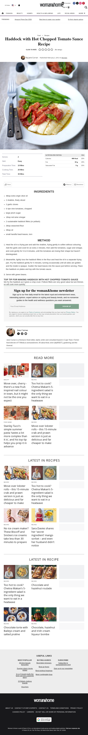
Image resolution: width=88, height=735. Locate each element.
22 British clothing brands (25, 682)
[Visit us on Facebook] (74, 3)
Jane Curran (33, 57)
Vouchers (24, 687)
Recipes (46, 35)
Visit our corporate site (73, 728)
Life (59, 13)
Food (39, 35)
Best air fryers (44, 667)
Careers (30, 712)
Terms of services (35, 312)
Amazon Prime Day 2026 (23, 19)
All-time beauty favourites (24, 664)
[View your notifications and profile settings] (19, 5)
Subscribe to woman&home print (63, 664)
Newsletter (80, 184)
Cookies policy (18, 712)
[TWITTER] (19, 333)
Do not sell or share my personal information (56, 712)
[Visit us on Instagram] (80, 3)
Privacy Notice (70, 312)
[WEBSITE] (22, 333)
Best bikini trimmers (43, 663)
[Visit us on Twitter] (77, 3)
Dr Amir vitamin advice (75, 19)
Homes (29, 13)
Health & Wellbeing (45, 13)
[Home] (3, 13)
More (81, 13)
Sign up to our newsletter (63, 668)
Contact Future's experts (26, 708)
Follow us (68, 184)
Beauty (20, 13)
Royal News (69, 13)
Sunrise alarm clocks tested (25, 669)
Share (9, 184)
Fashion (9, 13)
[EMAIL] (26, 333)
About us (9, 708)
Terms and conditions (59, 708)
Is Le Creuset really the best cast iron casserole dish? (25, 675)
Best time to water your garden (49, 19)
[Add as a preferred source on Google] (44, 719)
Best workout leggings (44, 671)
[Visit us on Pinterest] (83, 3)
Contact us (43, 708)
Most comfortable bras (44, 674)
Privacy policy (76, 708)
